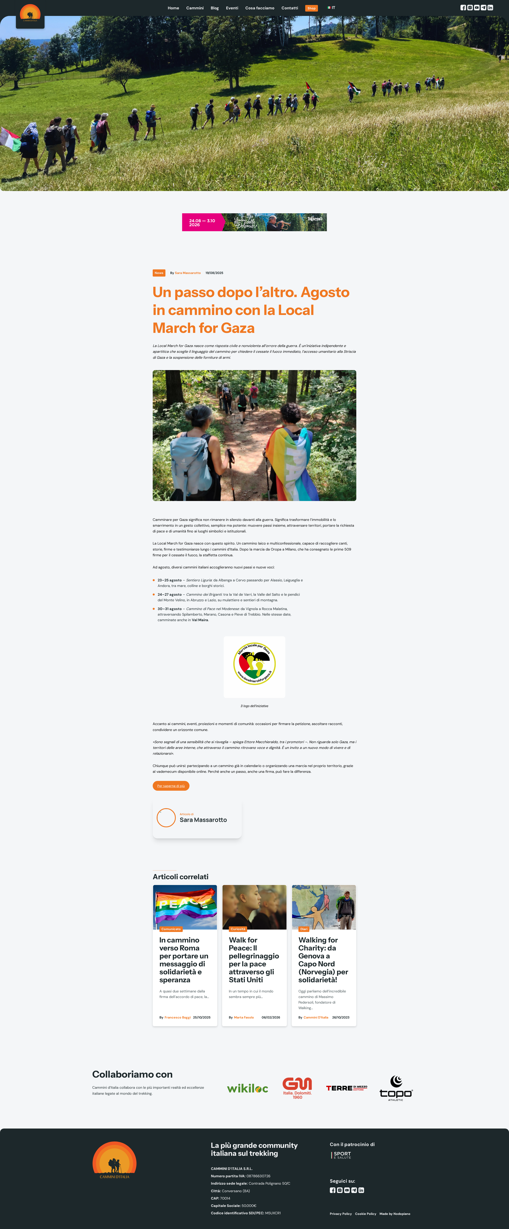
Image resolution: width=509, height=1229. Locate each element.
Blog (215, 8)
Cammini (195, 8)
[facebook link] (463, 8)
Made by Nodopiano (395, 1214)
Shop (312, 8)
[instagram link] (470, 8)
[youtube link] (477, 8)
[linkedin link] (490, 8)
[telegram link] (483, 8)
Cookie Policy (365, 1214)
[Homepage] (30, 14)
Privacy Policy (341, 1214)
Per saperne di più (171, 786)
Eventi (232, 8)
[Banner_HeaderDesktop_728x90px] (254, 222)
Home (173, 8)
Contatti (290, 8)
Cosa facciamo (259, 8)
